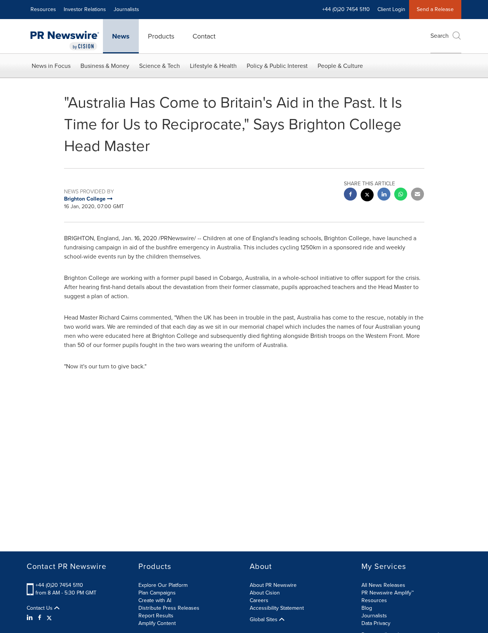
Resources (43, 9)
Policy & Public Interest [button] (277, 65)
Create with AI (154, 600)
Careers (259, 600)
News (121, 36)
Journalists (126, 9)
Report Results (155, 616)
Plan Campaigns (157, 593)
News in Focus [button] (51, 65)
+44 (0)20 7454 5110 (59, 585)
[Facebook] (39, 618)
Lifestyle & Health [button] (213, 65)
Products (161, 36)
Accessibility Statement (277, 608)
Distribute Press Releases (168, 608)
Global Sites (264, 619)
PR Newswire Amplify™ (387, 593)
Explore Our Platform (163, 585)
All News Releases (383, 585)
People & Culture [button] (340, 65)
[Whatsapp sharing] (400, 195)
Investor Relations (85, 9)
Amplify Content (157, 623)
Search (439, 35)
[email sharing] (417, 195)
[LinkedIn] (31, 618)
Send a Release (435, 9)
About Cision (265, 593)
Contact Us (40, 608)
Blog (366, 608)
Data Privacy (375, 623)
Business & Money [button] (104, 65)
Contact (204, 36)
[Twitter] (49, 618)
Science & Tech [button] (159, 65)
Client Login (391, 9)
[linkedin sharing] (383, 195)
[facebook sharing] (350, 195)
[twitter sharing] (367, 195)
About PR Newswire (273, 585)
